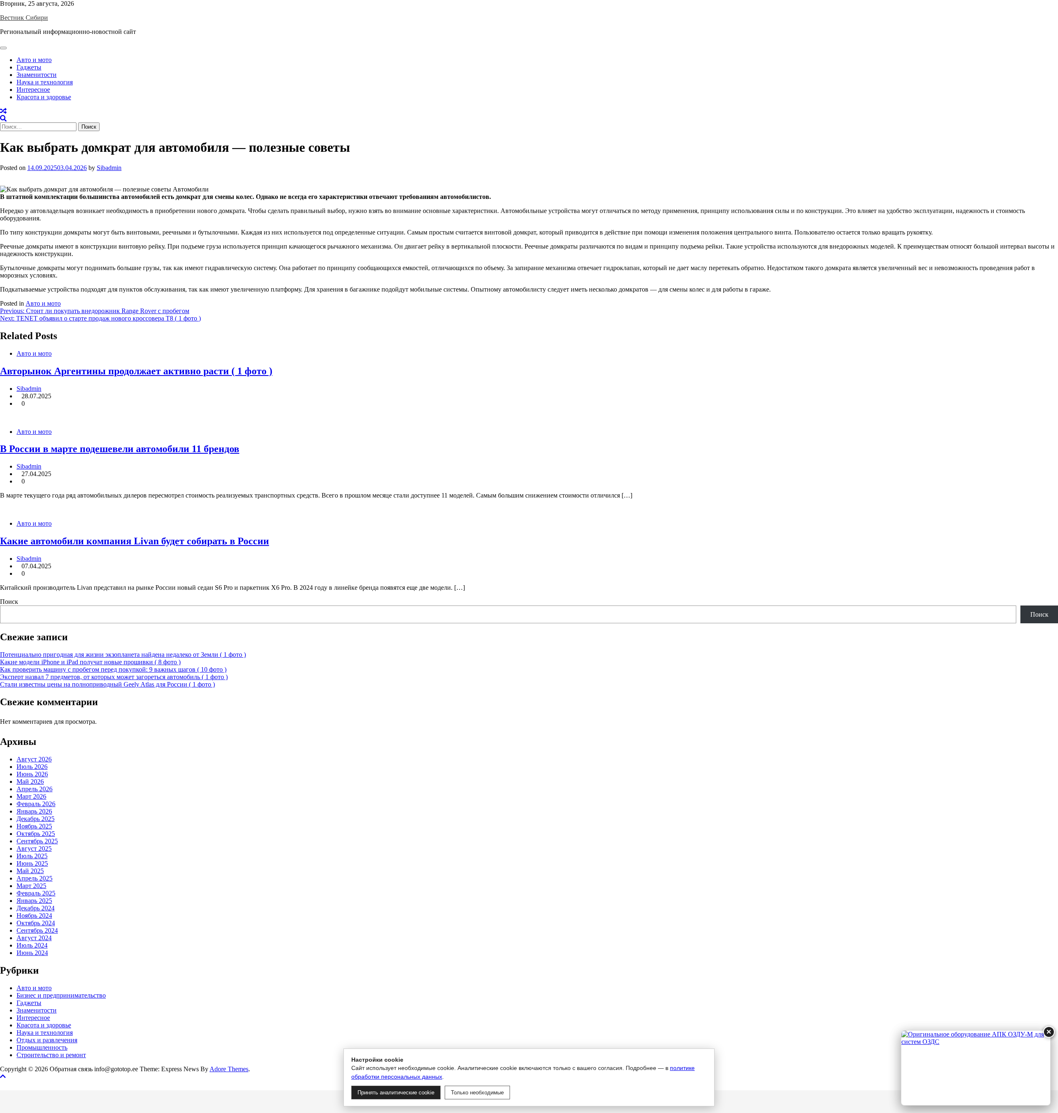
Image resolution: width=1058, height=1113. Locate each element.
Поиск (9, 601)
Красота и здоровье (44, 97)
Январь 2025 (34, 900)
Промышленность (42, 1047)
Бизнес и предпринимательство (61, 995)
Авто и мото (34, 59)
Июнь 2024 (32, 952)
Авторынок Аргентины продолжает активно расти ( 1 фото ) (136, 371)
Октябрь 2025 (36, 833)
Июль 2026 (32, 766)
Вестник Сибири (24, 17)
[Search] (3, 118)
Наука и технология (45, 82)
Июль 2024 (32, 945)
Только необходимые (477, 1092)
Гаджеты (29, 67)
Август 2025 (34, 848)
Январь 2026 (34, 811)
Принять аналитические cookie (395, 1092)
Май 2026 (30, 781)
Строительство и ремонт (51, 1054)
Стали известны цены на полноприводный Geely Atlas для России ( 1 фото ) (107, 684)
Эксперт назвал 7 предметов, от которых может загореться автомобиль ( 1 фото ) (114, 676)
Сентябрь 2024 (37, 930)
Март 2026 (31, 796)
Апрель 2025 (34, 878)
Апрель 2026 (34, 788)
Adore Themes (229, 1068)
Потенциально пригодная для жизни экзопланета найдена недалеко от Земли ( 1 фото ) (123, 654)
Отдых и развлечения (47, 1040)
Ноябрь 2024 (34, 915)
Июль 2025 (32, 855)
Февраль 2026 (36, 803)
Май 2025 (30, 870)
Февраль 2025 (36, 893)
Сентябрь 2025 (37, 841)
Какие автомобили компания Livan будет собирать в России (134, 541)
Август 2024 (34, 937)
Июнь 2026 (32, 774)
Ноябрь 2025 (34, 826)
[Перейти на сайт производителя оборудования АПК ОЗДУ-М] (975, 1068)
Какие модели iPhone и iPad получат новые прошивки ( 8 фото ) (90, 661)
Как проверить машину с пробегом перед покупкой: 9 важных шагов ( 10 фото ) (113, 669)
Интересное (33, 89)
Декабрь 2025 (36, 818)
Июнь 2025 (32, 863)
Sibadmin (109, 167)
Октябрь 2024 (36, 922)
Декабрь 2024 (36, 908)
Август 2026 (34, 759)
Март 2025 (31, 885)
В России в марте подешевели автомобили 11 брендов (119, 448)
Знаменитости (37, 74)
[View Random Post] (3, 111)
